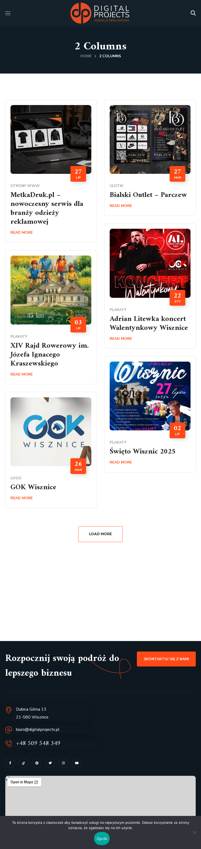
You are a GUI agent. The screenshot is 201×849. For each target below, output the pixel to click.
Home (86, 56)
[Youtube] (77, 763)
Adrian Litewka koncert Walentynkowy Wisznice (149, 324)
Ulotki (116, 185)
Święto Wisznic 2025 (143, 451)
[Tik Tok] (23, 763)
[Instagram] (63, 763)
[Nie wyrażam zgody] (194, 832)
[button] (193, 13)
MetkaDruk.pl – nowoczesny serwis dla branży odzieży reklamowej (46, 208)
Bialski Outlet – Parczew (148, 195)
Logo (15, 478)
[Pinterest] (37, 763)
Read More (21, 232)
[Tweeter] (50, 763)
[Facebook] (10, 763)
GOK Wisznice (33, 487)
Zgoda (102, 838)
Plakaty (118, 309)
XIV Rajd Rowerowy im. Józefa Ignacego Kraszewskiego (49, 355)
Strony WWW (25, 185)
